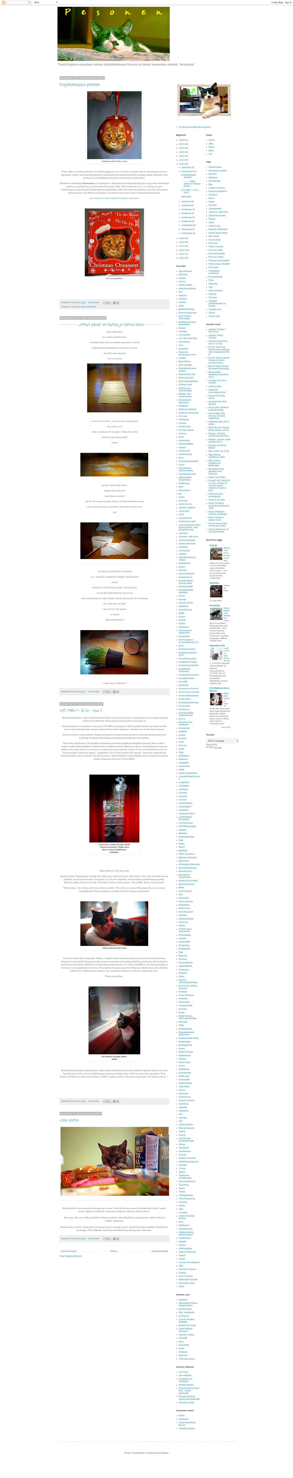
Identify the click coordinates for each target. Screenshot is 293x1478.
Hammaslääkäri (186, 444)
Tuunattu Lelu (215, 309)
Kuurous (183, 745)
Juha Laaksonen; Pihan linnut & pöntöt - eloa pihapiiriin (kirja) (190, 527)
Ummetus (183, 1212)
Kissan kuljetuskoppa (188, 695)
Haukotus (213, 195)
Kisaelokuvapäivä (187, 649)
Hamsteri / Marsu (186, 1334)
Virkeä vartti (214, 316)
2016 (181, 250)
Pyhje (211, 280)
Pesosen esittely (216, 257)
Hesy (181, 458)
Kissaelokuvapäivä (187, 658)
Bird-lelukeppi (185, 1309)
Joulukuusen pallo (78, 307)
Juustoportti (184, 550)
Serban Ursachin (186, 1100)
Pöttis (181, 1025)
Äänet (181, 1286)
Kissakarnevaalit (186, 678)
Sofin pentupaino (186, 1128)
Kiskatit (213, 545)
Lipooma (183, 793)
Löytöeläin (183, 810)
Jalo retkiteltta (185, 1375)
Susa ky (182, 1155)
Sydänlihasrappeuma (189, 1161)
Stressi (182, 1144)
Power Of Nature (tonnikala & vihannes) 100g (219, 505)
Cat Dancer (184, 1316)
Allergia (182, 278)
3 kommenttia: (94, 1238)
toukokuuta (187, 217)
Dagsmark (183, 349)
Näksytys (183, 915)
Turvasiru (183, 1202)
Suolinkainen (185, 1151)
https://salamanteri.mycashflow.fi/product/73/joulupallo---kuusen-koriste (114, 198)
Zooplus (182, 1273)
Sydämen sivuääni (187, 1158)
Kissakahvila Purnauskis (184, 670)
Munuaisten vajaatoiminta (185, 876)
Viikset (182, 1259)
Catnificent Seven (217, 188)
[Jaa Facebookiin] (114, 302)
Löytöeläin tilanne (187, 813)
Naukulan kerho (217, 645)
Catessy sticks (215, 386)
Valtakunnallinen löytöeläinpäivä (186, 1233)
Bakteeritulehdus (186, 309)
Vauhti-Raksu (185, 1238)
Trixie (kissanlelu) (187, 1198)
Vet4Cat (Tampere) (187, 1252)
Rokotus (182, 1059)
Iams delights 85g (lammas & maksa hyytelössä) (217, 415)
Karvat (182, 596)
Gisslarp (182, 433)
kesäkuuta (187, 213)
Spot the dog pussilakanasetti (186, 1139)
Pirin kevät (213, 267)
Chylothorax (184, 342)
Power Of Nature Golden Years (216, 518)
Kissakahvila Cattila (188, 662)
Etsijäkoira (183, 406)
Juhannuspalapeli (187, 540)
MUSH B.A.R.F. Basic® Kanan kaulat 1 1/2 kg (219, 428)
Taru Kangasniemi (187, 1181)
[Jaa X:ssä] (111, 302)
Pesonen (183, 959)
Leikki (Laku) (214, 226)
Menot (181, 847)
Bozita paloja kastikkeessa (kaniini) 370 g (218, 374)
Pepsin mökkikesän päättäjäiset (227, 613)
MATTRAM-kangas (187, 826)
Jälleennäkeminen (217, 215)
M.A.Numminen (186, 823)
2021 (181, 160)
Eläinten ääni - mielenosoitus (185, 395)
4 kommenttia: (94, 1101)
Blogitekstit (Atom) (73, 1256)
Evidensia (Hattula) (187, 409)
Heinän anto (184, 451)
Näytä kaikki (226, 727)
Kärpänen (183, 759)
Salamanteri (91, 307)
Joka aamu (69, 1120)
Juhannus (183, 533)
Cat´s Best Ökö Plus (188, 338)
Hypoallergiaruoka (187, 474)
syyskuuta (186, 205)
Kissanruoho (184, 706)
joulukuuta (187, 167)
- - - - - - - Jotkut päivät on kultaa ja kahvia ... (191, 183)
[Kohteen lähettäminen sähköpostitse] (104, 302)
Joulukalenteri (185, 518)
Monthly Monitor (186, 1385)
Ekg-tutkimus (185, 361)
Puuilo (182, 1012)
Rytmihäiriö (184, 1069)
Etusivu (114, 1251)
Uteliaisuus (184, 1225)
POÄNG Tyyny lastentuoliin (185, 930)
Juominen (183, 547)
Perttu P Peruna (216, 246)
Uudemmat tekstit (68, 1251)
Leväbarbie (184, 782)
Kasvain (182, 599)
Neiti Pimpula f (185, 891)
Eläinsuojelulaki (186, 378)
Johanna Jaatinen (187, 507)
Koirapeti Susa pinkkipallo (185, 723)
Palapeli (182, 938)
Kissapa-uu (184, 709)
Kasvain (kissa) (186, 603)
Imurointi (213, 205)
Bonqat (182, 328)
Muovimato (184, 1345)
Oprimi (182, 925)
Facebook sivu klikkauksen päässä (195, 127)
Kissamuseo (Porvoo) (189, 688)
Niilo (181, 894)
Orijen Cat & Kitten (217, 477)
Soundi (182, 1135)
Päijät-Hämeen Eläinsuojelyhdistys (188, 1017)
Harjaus (182, 447)
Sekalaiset (183, 1419)
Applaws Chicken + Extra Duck (217, 330)
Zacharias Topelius (187, 1269)
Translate (217, 748)
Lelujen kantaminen (188, 773)
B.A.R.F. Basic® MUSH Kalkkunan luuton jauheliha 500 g (219, 360)
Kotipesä (183, 731)
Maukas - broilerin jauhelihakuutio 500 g (219, 434)
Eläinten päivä (185, 384)
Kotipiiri (182, 735)
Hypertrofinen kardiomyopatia (186, 469)
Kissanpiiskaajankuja (188, 702)
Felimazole (184, 419)
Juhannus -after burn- (189, 536)
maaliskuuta (187, 225)
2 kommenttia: (94, 302)
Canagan (183, 331)
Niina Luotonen (186, 901)
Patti (181, 952)
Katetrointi (183, 606)
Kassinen (214, 583)
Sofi (180, 1121)
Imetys (182, 497)
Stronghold (184, 1148)
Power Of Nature (186, 995)
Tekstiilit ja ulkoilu (187, 1428)
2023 (181, 152)
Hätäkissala (184, 483)
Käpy (181, 752)
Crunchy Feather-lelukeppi (187, 1320)
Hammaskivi (184, 440)
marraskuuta (188, 171)
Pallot (181, 1348)
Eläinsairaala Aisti (187, 374)
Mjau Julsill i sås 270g (219, 451)
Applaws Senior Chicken (216, 336)
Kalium (182, 567)
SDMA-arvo (184, 1076)
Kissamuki (183, 685)
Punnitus (183, 1009)
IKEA (181, 487)
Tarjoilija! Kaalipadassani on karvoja (217, 303)
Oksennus (183, 922)
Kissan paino (185, 699)
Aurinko (182, 302)
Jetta (211, 143)
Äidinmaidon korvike (188, 1279)
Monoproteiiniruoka (188, 868)
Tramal (182, 1192)
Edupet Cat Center (187, 1325)
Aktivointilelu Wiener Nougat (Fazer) (188, 1304)
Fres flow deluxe (186, 430)
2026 (181, 140)
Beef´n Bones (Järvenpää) (185, 317)
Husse (182, 465)
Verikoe (182, 1245)
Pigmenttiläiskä (186, 963)
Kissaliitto (183, 681)
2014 (181, 258)
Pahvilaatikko (185, 935)
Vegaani (182, 1241)
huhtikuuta (187, 221)
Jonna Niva (184, 511)
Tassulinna (184, 1185)
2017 (181, 246)
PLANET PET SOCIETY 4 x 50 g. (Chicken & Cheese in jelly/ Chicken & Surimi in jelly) (219, 485)
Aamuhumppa (215, 167)
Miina (211, 150)
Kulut (181, 742)
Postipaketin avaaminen (214, 272)
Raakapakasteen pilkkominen (186, 1033)
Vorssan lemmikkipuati (189, 1262)
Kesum (182, 617)
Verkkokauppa (185, 1248)
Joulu (181, 514)
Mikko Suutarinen (187, 854)
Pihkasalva (184, 969)
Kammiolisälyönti (186, 573)
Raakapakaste (185, 1029)
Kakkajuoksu (185, 563)
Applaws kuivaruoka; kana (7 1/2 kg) (218, 342)
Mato (181, 840)
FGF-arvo (183, 416)
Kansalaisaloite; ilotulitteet (186, 591)
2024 (181, 148)
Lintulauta (183, 789)
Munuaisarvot (185, 871)
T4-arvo (182, 1168)
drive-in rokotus (186, 1276)
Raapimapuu (185, 1041)
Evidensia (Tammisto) (189, 413)
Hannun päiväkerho (218, 191)
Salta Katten (184, 1086)
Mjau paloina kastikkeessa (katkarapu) (215, 463)
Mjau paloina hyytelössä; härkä (217, 456)
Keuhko (182, 620)
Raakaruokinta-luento (189, 1038)
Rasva (182, 1048)
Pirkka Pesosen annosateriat (216, 495)
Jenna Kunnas (185, 504)
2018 (181, 242)
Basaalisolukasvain (188, 313)
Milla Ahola (184, 861)
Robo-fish (213, 284)
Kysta (181, 749)
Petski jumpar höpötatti (219, 264)
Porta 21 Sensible (217, 500)
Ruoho (182, 1066)
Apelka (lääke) (185, 285)
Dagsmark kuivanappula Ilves (187, 353)
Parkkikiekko (184, 949)
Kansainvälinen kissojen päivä (186, 581)
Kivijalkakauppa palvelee (80, 85)
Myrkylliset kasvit (186, 884)
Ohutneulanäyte (186, 919)
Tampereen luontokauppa (185, 1176)
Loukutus (183, 796)
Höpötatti (183, 1338)
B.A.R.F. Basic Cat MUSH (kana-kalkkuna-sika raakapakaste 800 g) (219, 351)
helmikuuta (187, 229)
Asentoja (183, 299)
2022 (181, 156)
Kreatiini (182, 738)
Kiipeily (182, 623)
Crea (181, 345)
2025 (181, 144)
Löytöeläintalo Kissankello (185, 818)
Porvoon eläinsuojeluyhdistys (188, 981)
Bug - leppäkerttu (186, 1312)
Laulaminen (184, 766)
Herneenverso (185, 454)
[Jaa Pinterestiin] (117, 302)
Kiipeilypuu (184, 627)
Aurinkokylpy (214, 181)
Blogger (164, 1453)
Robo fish (183, 1355)
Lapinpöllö (184, 763)
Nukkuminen (184, 908)
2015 (181, 254)
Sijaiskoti (183, 1107)
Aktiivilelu (183, 274)
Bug (210, 184)
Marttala (182, 830)
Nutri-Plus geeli (186, 912)
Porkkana (183, 1352)
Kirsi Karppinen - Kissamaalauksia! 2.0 (188, 641)
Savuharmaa (185, 1097)
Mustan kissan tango (188, 880)
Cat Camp (183, 1372)
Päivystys (183, 1022)
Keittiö (181, 613)
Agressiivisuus (185, 271)
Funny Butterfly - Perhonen (186, 1330)
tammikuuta (187, 233)
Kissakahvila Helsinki (188, 665)
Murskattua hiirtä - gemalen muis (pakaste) (217, 471)
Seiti (211, 287)
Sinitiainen (184, 1111)
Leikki (181, 769)
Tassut (182, 1188)
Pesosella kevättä (217, 253)
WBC (181, 1266)
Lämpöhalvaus (185, 803)
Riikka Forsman (186, 1052)
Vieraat (182, 1255)
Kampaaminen (185, 577)
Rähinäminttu (185, 1073)
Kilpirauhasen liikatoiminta (185, 631)
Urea (181, 1222)
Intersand (183, 501)
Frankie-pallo (185, 426)
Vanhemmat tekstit (159, 1251)
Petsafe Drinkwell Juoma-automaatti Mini (189, 1397)
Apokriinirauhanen (187, 288)
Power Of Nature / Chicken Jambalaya (218, 513)
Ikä (180, 494)
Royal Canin (184, 1062)
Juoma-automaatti (187, 543)
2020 (181, 164)
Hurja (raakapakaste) (188, 461)
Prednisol (183, 998)
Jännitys (182, 554)
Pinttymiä (183, 973)
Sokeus (182, 1131)
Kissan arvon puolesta (189, 692)
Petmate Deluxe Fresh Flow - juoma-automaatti (189, 1390)
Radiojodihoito (185, 1045)
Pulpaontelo (184, 1002)
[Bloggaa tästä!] (108, 302)
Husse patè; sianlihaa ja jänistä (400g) (219, 408)
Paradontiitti (184, 942)
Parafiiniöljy (184, 945)
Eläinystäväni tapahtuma (185, 401)
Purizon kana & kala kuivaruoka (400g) (218, 524)
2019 (181, 238)
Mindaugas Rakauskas (189, 864)
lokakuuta (186, 201)
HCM (181, 437)
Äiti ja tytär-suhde (187, 1283)
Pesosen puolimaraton (219, 260)
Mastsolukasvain (186, 837)
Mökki (181, 887)
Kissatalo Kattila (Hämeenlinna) (186, 714)
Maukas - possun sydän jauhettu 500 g (219, 440)
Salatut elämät (185, 1083)
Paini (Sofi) (214, 236)
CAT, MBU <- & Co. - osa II (81, 711)
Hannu (212, 140)
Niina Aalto (184, 898)
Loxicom (183, 800)
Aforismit (213, 174)
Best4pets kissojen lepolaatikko (187, 323)
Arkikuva (183, 295)
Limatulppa (184, 786)
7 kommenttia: (94, 691)
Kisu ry (182, 719)
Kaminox (183, 570)
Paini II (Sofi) (214, 240)
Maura (182, 843)
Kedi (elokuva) (185, 610)
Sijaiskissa (184, 1104)
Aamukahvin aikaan (218, 170)
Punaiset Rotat (185, 1005)
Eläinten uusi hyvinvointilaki (185, 389)
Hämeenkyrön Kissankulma (185, 478)
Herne (211, 198)
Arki (180, 292)
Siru (180, 1114)
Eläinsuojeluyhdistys (188, 381)
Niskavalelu (184, 905)
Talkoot (182, 1172)
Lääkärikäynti (185, 806)
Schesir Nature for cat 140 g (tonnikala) (218, 530)
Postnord (183, 992)
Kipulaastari (184, 636)
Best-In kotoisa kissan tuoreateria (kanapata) (219, 367)
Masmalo (183, 833)
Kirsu (181, 646)
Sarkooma (183, 1093)
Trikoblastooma (186, 1195)
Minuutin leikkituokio (218, 229)
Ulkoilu (182, 1205)
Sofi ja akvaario (186, 1124)
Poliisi (181, 976)
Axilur (181, 306)
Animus (182, 281)
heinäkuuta (187, 209)
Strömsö (212, 294)
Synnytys (183, 1165)
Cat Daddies (184, 335)
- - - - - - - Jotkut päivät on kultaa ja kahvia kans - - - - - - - (111, 325)
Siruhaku (183, 1118)
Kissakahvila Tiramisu (189, 675)
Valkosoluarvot (185, 1229)
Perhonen (213, 243)
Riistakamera (185, 1055)
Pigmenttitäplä (185, 966)
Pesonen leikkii (216, 250)
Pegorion (183, 956)
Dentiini (182, 358)
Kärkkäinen (184, 756)
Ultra (181, 1209)
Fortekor (182, 423)
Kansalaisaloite (186, 586)
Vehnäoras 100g (186, 1402)
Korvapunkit (184, 728)
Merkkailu (183, 850)
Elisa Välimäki (185, 365)
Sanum (182, 1090)
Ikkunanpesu (185, 490)
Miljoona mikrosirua (188, 857)
